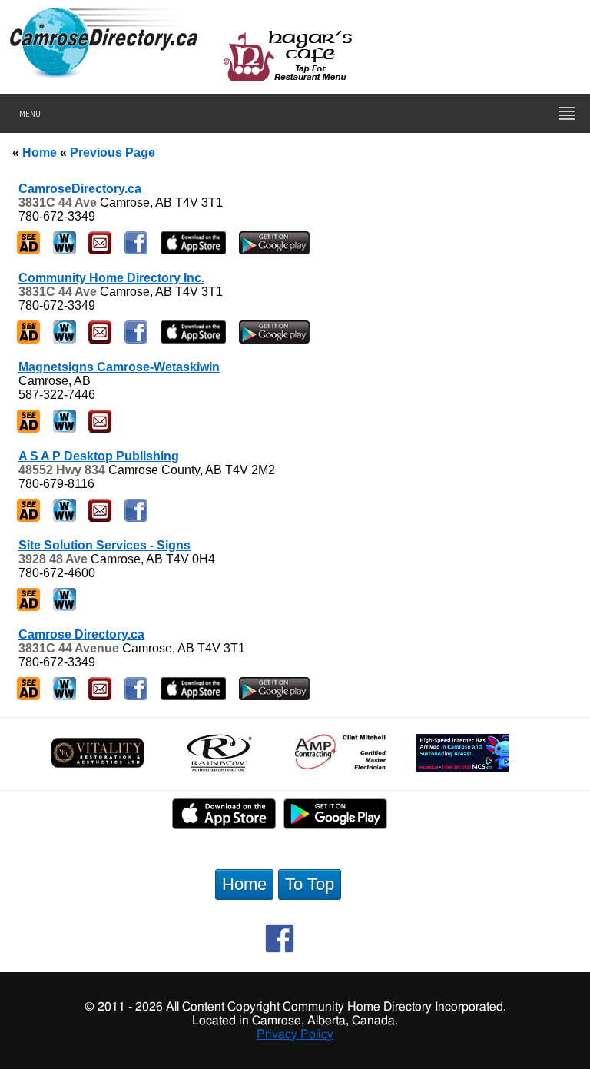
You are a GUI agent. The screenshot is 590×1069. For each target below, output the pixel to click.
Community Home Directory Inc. (111, 277)
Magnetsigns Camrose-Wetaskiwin (119, 366)
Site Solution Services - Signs (104, 545)
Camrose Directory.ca (81, 634)
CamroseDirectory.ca (79, 188)
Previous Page (112, 152)
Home (39, 152)
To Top (309, 884)
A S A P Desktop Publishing (98, 456)
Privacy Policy (295, 1034)
